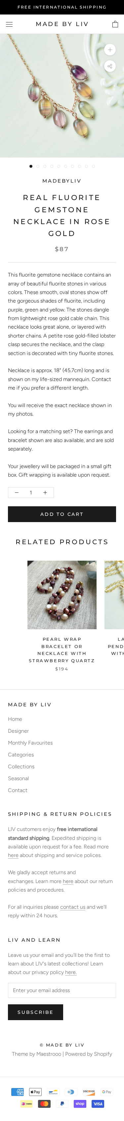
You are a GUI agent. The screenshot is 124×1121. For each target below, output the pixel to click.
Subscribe (36, 1012)
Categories (21, 755)
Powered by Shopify (88, 1054)
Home (15, 719)
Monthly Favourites (30, 743)
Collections (21, 766)
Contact (17, 790)
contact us (72, 907)
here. (71, 972)
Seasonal (18, 778)
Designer (18, 731)
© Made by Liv (62, 1044)
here (13, 855)
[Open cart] (115, 24)
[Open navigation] (9, 24)
